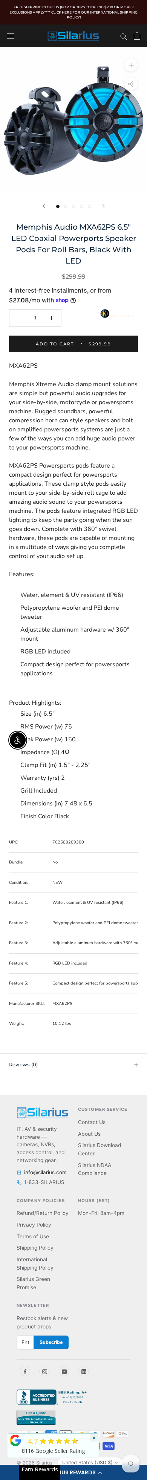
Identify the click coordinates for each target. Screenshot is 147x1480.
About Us (89, 1134)
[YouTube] (64, 1371)
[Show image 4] (81, 206)
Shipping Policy (35, 1248)
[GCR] (15, 1440)
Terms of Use (33, 1236)
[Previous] (44, 206)
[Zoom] (131, 64)
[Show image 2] (65, 206)
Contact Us (92, 1122)
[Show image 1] (58, 206)
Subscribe (51, 1342)
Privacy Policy (34, 1225)
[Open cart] (137, 36)
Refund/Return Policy (43, 1213)
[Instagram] (44, 1371)
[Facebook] (25, 1371)
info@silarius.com (45, 1172)
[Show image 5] (89, 206)
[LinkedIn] (83, 1371)
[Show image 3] (73, 206)
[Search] (123, 35)
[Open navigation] (10, 35)
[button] (73, 1472)
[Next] (104, 206)
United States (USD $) (87, 1462)
